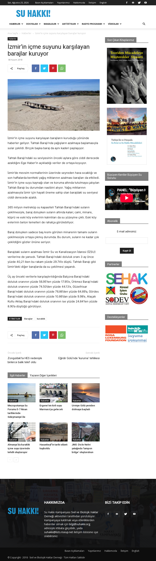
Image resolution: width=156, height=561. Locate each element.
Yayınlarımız (63, 2)
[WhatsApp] (62, 68)
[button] (143, 24)
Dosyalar (32, 23)
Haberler (14, 23)
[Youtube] (145, 2)
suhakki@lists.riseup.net (58, 532)
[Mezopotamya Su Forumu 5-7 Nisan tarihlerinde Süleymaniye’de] (22, 392)
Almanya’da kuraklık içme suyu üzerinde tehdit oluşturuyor (19, 448)
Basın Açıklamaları (44, 2)
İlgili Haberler (17, 375)
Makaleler (50, 23)
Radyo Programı (92, 23)
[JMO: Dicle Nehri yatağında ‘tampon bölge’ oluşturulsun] (86, 431)
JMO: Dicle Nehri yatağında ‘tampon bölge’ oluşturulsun (82, 448)
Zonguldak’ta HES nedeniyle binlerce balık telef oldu (25, 360)
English (103, 2)
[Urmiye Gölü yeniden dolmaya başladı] (86, 392)
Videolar (113, 23)
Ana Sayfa (13, 33)
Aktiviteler (69, 23)
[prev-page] (10, 459)
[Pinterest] (53, 68)
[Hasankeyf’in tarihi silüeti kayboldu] (54, 431)
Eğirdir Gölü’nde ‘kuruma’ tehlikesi (79, 358)
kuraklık (41, 318)
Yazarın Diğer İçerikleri (43, 375)
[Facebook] (127, 2)
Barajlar (28, 318)
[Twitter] (139, 2)
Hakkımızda (79, 2)
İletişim (92, 2)
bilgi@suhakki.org (79, 524)
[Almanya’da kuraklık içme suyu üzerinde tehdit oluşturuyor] (22, 431)
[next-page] (16, 459)
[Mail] (133, 2)
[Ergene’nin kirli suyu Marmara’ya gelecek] (54, 392)
